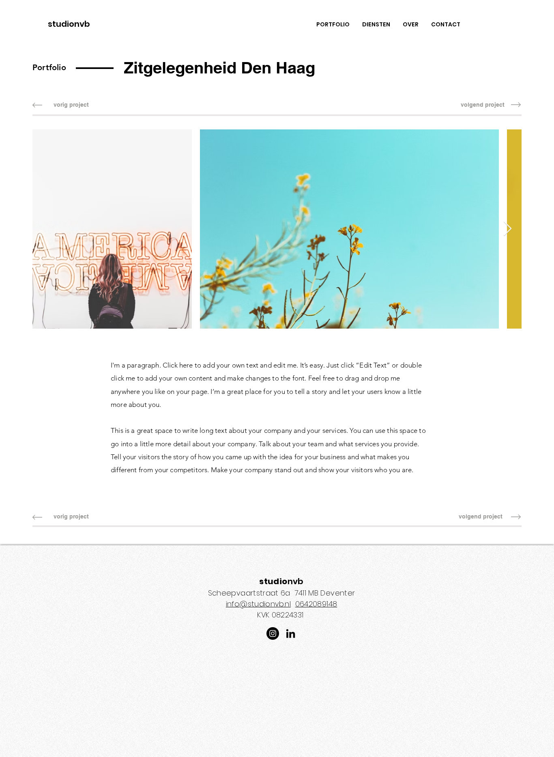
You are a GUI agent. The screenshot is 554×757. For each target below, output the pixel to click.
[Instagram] (272, 633)
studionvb (69, 24)
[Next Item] (507, 229)
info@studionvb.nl (258, 604)
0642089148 (316, 604)
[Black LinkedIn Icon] (290, 633)
